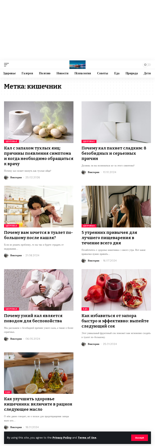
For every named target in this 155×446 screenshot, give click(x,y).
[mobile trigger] (7, 64)
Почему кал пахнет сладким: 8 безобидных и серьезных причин (114, 153)
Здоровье (11, 141)
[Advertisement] (77, 30)
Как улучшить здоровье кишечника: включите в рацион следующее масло (38, 404)
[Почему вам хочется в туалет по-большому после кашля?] (38, 206)
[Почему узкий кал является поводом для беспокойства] (38, 290)
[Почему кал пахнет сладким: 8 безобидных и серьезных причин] (116, 122)
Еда (85, 309)
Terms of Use (87, 437)
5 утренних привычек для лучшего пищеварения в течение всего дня (109, 237)
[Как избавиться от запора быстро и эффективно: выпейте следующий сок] (116, 290)
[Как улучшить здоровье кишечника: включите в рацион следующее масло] (38, 373)
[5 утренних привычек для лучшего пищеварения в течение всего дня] (116, 206)
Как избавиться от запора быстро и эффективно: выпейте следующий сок (115, 321)
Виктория (16, 177)
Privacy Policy (61, 437)
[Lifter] (77, 64)
